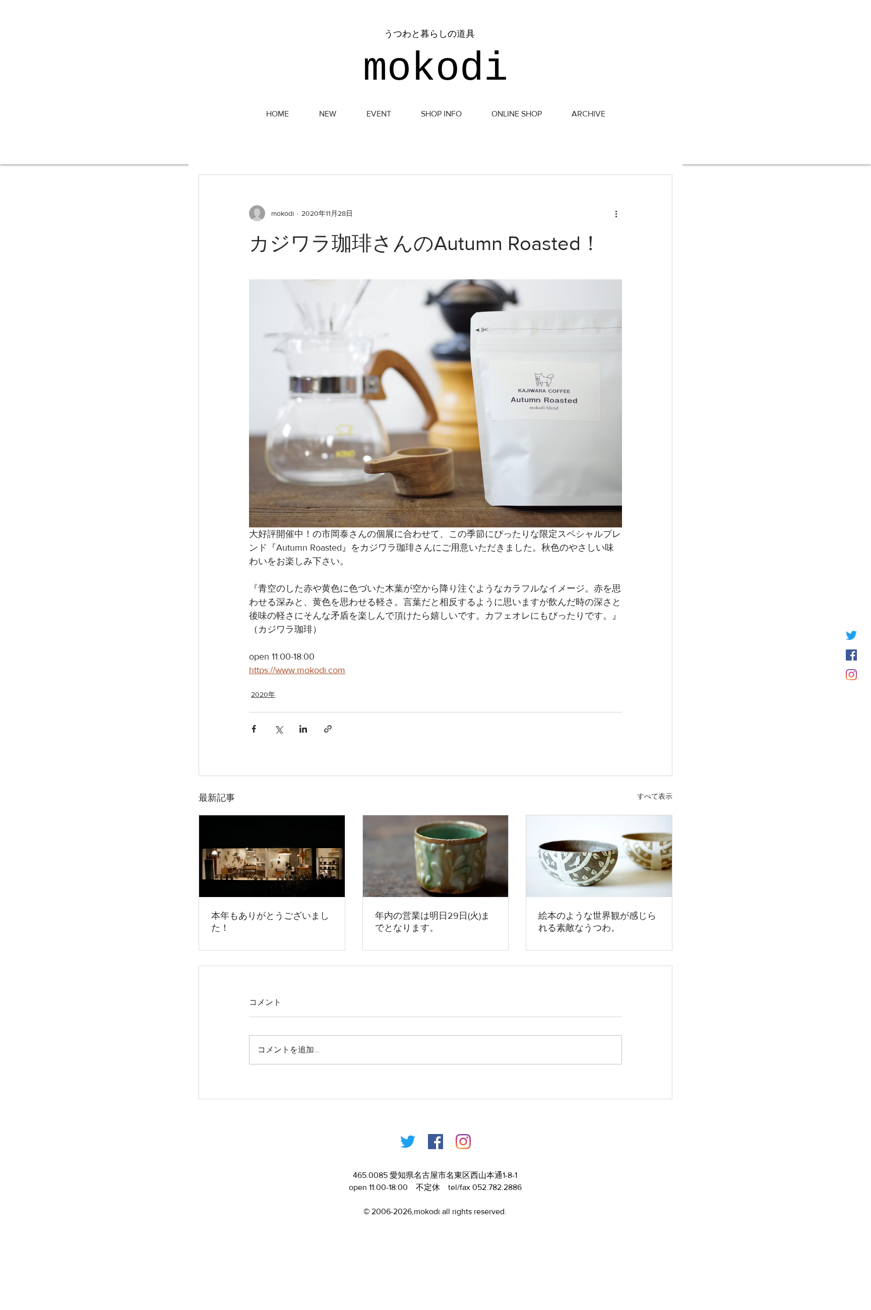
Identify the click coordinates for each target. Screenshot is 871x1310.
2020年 (263, 694)
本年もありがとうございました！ (270, 922)
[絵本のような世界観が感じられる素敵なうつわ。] (599, 856)
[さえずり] (851, 635)
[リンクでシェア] (328, 729)
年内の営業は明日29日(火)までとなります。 (432, 922)
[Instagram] (851, 674)
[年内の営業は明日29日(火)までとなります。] (436, 856)
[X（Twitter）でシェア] (278, 729)
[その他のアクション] (616, 213)
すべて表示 (654, 796)
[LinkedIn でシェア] (303, 729)
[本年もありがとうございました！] (272, 856)
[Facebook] (435, 1141)
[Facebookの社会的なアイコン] (851, 655)
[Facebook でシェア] (254, 729)
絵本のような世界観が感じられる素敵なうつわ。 (597, 922)
